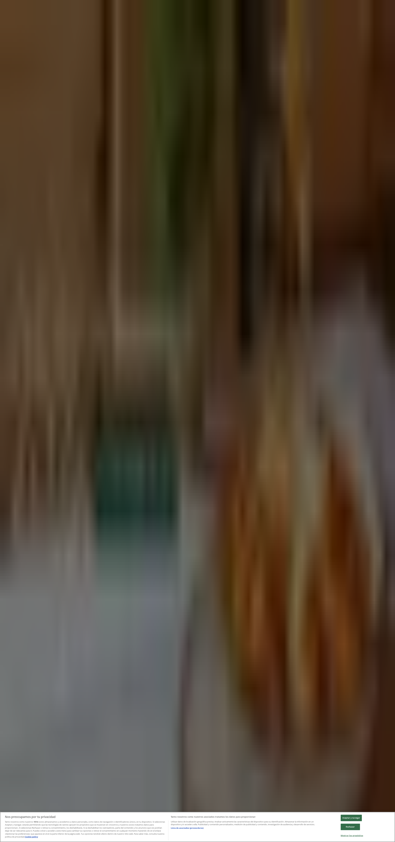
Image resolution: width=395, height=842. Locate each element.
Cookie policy (31, 836)
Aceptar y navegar (351, 818)
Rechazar (350, 826)
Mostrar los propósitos (352, 835)
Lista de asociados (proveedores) (187, 828)
